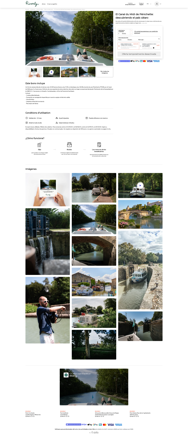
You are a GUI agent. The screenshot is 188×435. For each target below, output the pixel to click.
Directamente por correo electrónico (129, 44)
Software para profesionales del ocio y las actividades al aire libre (75, 429)
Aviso (44, 4)
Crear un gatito (52, 4)
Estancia (33, 9)
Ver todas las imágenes (104, 72)
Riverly (27, 9)
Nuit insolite (40, 9)
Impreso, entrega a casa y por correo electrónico (151, 45)
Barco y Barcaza (49, 9)
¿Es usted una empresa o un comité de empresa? (146, 32)
